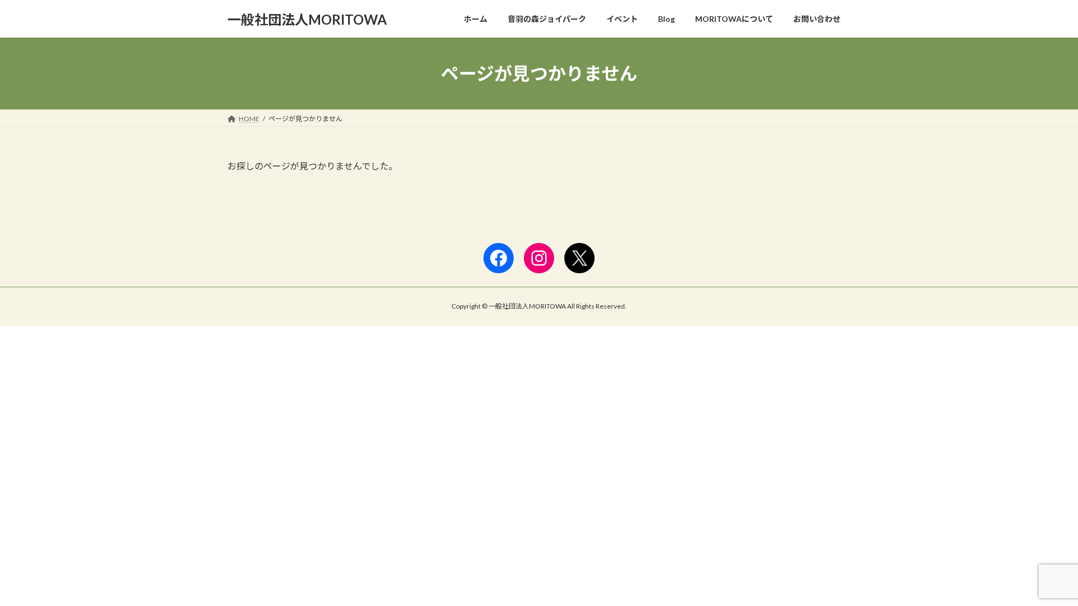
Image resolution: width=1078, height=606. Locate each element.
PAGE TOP (1043, 577)
